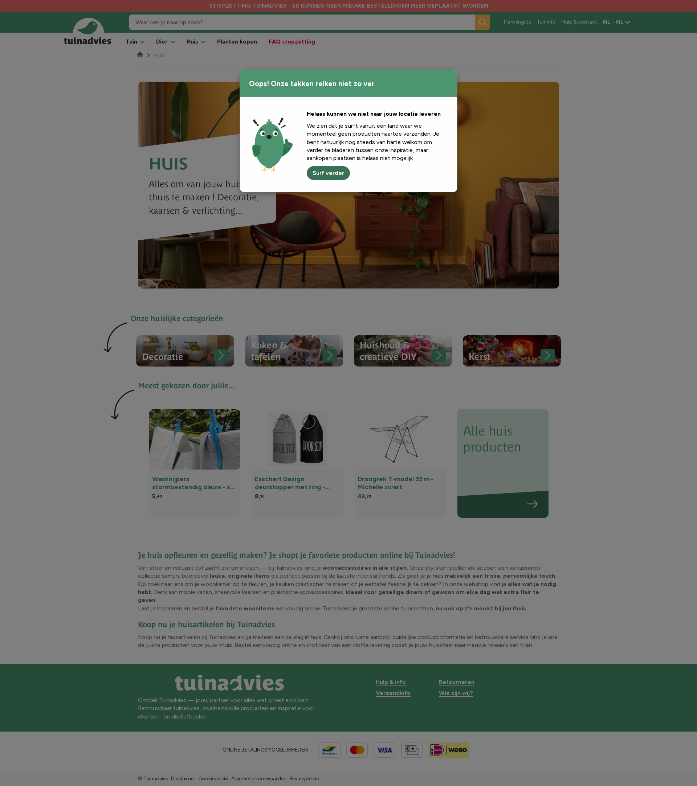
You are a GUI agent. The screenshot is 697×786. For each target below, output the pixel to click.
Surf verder (328, 172)
